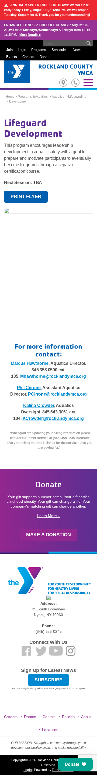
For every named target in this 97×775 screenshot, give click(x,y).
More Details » (30, 35)
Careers (28, 57)
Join (9, 50)
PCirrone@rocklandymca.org (57, 394)
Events (11, 57)
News (77, 50)
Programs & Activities (33, 96)
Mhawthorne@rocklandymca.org (53, 376)
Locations (50, 730)
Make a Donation (48, 534)
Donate (45, 57)
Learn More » (48, 516)
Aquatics (58, 96)
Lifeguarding (77, 96)
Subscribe (48, 679)
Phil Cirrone (29, 387)
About (86, 717)
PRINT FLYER (26, 196)
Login (22, 50)
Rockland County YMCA (65, 70)
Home (10, 96)
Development (18, 101)
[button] (75, 764)
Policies (68, 717)
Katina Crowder (38, 405)
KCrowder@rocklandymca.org (53, 418)
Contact (49, 717)
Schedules (59, 50)
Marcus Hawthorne (29, 363)
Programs (38, 50)
